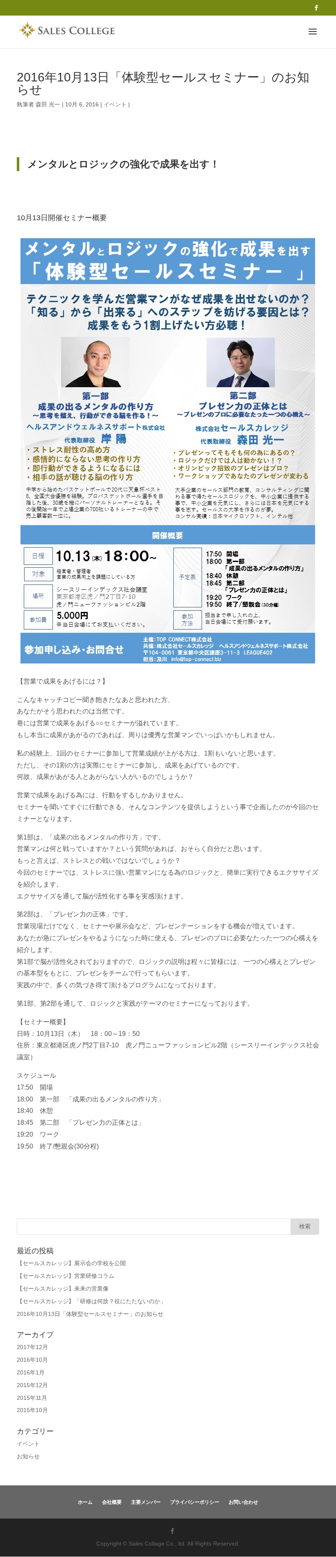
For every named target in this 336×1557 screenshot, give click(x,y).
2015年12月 (32, 1385)
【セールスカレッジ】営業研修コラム (65, 1276)
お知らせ (28, 1456)
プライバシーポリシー (194, 1502)
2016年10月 (32, 1359)
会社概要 (112, 1502)
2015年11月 (32, 1398)
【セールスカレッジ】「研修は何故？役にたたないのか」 (91, 1301)
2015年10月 (32, 1410)
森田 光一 (48, 104)
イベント (115, 104)
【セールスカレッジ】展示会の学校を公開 (71, 1263)
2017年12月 (32, 1347)
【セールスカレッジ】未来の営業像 (63, 1288)
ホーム (85, 1502)
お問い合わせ (243, 1502)
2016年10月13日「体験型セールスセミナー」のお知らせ (90, 1314)
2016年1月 (31, 1372)
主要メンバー (146, 1502)
